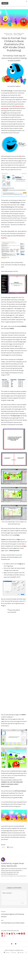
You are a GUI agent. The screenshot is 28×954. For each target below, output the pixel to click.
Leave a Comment (18, 34)
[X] (5, 934)
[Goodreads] (5, 936)
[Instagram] (7, 934)
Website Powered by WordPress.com (14, 950)
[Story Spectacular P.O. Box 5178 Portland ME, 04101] (11, 944)
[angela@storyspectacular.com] (15, 944)
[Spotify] (22, 934)
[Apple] (9, 934)
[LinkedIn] (24, 934)
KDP (20, 156)
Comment (22, 902)
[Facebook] (2, 934)
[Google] (12, 934)
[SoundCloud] (17, 934)
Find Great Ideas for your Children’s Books (12, 922)
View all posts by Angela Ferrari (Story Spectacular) (13, 876)
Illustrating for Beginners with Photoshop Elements (12, 914)
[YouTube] (19, 934)
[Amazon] (2, 936)
